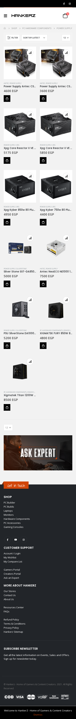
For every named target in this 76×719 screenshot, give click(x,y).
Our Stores (10, 591)
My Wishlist (10, 557)
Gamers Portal (12, 569)
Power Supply (15, 83)
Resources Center (14, 607)
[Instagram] (69, 3)
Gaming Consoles (13, 527)
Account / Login (12, 553)
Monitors (9, 514)
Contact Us (10, 595)
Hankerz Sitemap (13, 631)
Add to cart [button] (7, 98)
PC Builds (9, 506)
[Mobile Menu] (7, 16)
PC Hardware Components (51, 330)
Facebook (7, 539)
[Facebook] (64, 3)
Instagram (23, 539)
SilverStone (21, 268)
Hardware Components (17, 518)
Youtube (15, 539)
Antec (6, 83)
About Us (9, 599)
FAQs (6, 611)
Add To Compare (30, 52)
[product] (20, 63)
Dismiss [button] (38, 714)
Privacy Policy (11, 627)
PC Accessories (12, 523)
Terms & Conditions (14, 623)
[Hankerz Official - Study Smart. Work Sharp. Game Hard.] (23, 16)
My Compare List (13, 561)
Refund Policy (11, 619)
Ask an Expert (11, 577)
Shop (8, 497)
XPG (17, 145)
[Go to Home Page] (5, 28)
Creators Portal (12, 573)
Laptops (8, 510)
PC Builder (9, 502)
